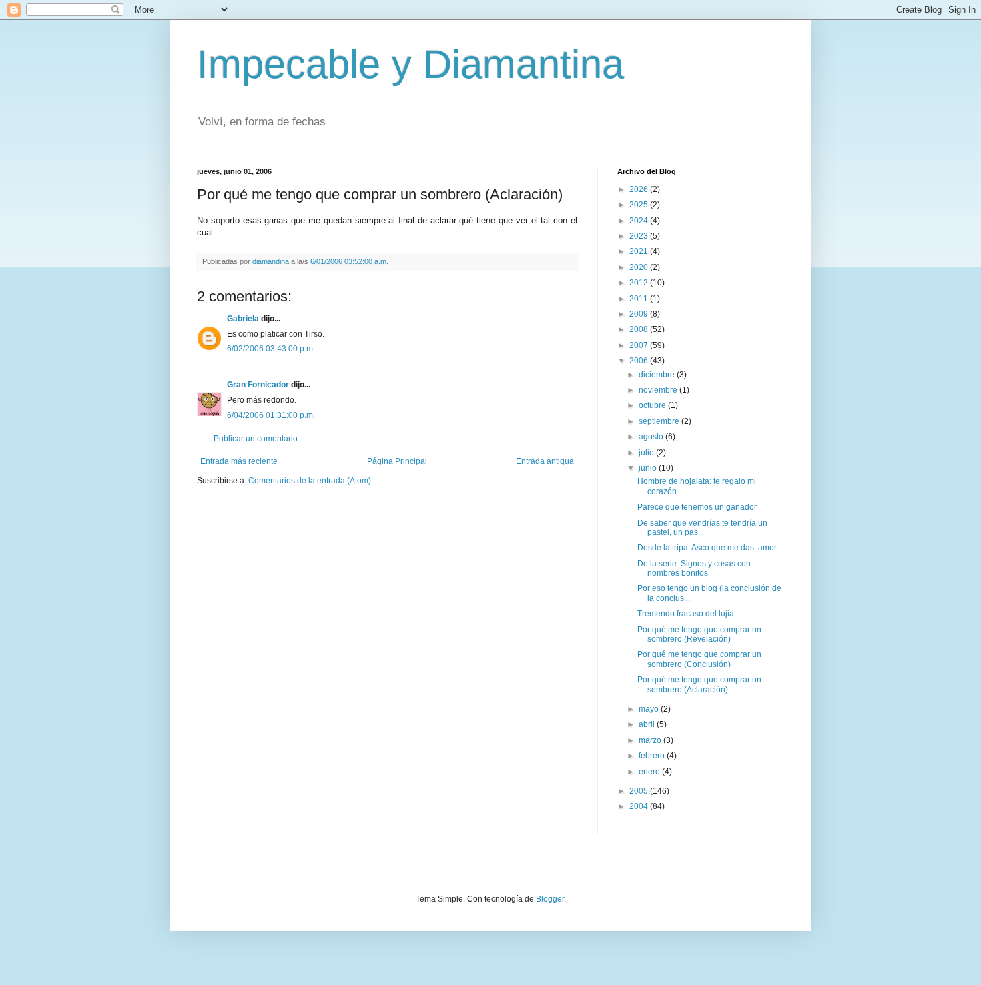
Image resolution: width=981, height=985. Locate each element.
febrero (653, 755)
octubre (653, 405)
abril (648, 724)
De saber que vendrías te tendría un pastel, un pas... (702, 527)
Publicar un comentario (256, 438)
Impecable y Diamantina (410, 64)
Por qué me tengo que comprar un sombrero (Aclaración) (699, 684)
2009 (639, 314)
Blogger (550, 899)
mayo (650, 709)
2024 (639, 220)
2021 (639, 251)
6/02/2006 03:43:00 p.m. (271, 348)
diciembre (658, 374)
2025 (639, 204)
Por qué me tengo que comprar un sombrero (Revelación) (699, 634)
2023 (639, 236)
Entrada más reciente (239, 461)
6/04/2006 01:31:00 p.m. (271, 415)
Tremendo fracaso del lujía (685, 613)
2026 (639, 189)
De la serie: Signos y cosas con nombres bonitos (694, 568)
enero (650, 771)
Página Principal (397, 461)
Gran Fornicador (258, 384)
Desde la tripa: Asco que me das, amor (707, 547)
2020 (639, 267)
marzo (651, 740)
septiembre (660, 421)
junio (649, 468)
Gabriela (243, 318)
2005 (639, 791)
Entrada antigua (545, 461)
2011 (639, 298)
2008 (639, 329)
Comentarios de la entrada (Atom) (309, 480)
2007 (639, 345)
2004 (639, 806)
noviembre (659, 390)
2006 (639, 360)
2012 (639, 282)
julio (647, 452)
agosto (652, 436)
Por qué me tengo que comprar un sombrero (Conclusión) (699, 659)
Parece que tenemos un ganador (697, 507)
